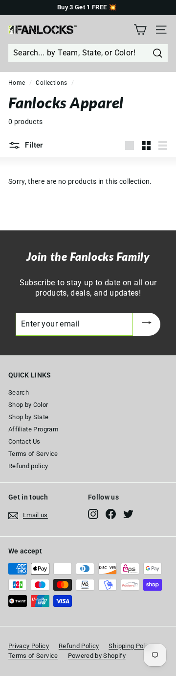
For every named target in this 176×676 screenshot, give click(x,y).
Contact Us (24, 441)
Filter (33, 145)
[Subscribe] (146, 324)
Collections (51, 82)
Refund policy (28, 466)
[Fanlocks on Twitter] (128, 514)
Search (18, 392)
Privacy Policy (28, 646)
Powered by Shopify (97, 655)
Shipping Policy (131, 646)
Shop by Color (28, 404)
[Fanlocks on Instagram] (93, 514)
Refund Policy (79, 646)
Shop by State (28, 417)
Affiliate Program (33, 429)
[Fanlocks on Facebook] (111, 514)
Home (16, 82)
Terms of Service (33, 453)
